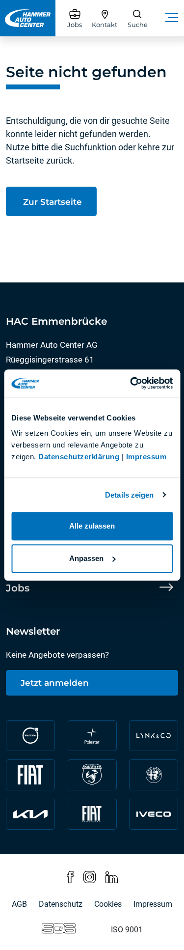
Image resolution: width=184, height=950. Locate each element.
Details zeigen (129, 495)
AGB (19, 904)
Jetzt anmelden (55, 683)
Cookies (108, 904)
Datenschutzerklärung (78, 456)
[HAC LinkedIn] (111, 876)
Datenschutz (60, 904)
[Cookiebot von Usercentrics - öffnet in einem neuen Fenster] (131, 383)
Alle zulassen (92, 526)
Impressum (146, 456)
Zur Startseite (51, 202)
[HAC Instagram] (89, 876)
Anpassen (86, 558)
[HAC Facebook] (70, 876)
